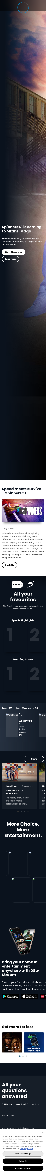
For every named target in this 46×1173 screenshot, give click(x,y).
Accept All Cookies (23, 1168)
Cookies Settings (23, 1154)
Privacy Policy (26, 1149)
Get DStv (26, 257)
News (34, 759)
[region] (23, 1151)
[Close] (43, 1132)
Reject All (23, 1161)
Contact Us (33, 1104)
